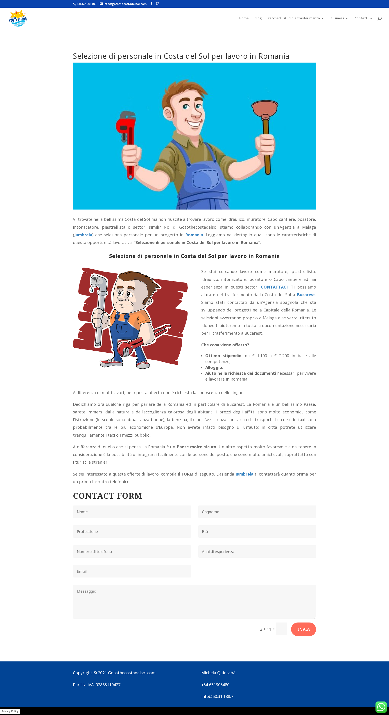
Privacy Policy (10, 711)
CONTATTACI (274, 287)
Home (244, 18)
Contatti (361, 18)
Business (337, 18)
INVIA (303, 629)
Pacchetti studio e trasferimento (294, 18)
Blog (258, 18)
